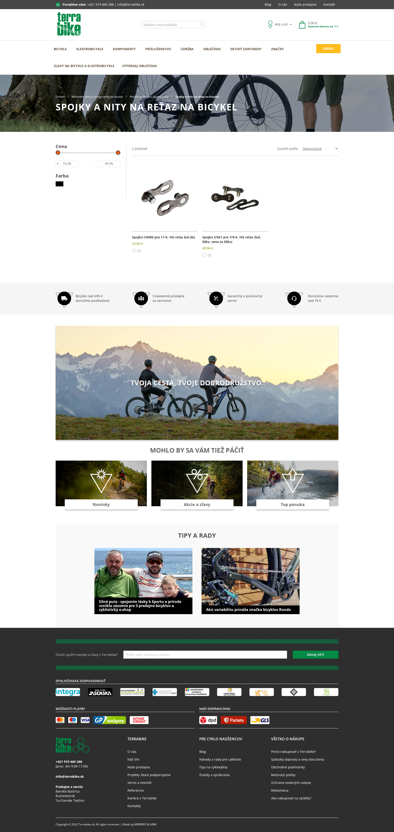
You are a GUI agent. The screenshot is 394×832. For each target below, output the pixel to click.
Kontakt (329, 4)
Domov (60, 97)
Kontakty (134, 806)
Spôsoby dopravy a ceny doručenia (297, 759)
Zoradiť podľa (287, 148)
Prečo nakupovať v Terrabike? (293, 751)
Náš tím (133, 759)
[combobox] (173, 24)
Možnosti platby (283, 775)
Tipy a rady (197, 535)
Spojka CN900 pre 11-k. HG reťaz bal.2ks (163, 237)
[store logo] (69, 24)
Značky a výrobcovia (214, 775)
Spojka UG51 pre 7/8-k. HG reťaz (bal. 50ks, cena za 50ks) (231, 239)
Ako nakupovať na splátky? (291, 798)
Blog (268, 4)
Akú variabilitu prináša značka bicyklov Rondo (248, 609)
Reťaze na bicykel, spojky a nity (149, 97)
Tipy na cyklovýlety (213, 767)
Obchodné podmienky (288, 767)
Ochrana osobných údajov (291, 782)
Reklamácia (279, 790)
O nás (282, 4)
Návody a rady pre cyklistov (220, 759)
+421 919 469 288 (100, 4)
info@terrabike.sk (130, 4)
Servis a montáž (139, 782)
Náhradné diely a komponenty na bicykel (98, 97)
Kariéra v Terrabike (142, 798)
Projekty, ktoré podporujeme (149, 775)
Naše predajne (305, 4)
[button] (134, 250)
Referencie (135, 790)
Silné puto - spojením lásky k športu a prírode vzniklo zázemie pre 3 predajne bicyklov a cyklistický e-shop (140, 605)
